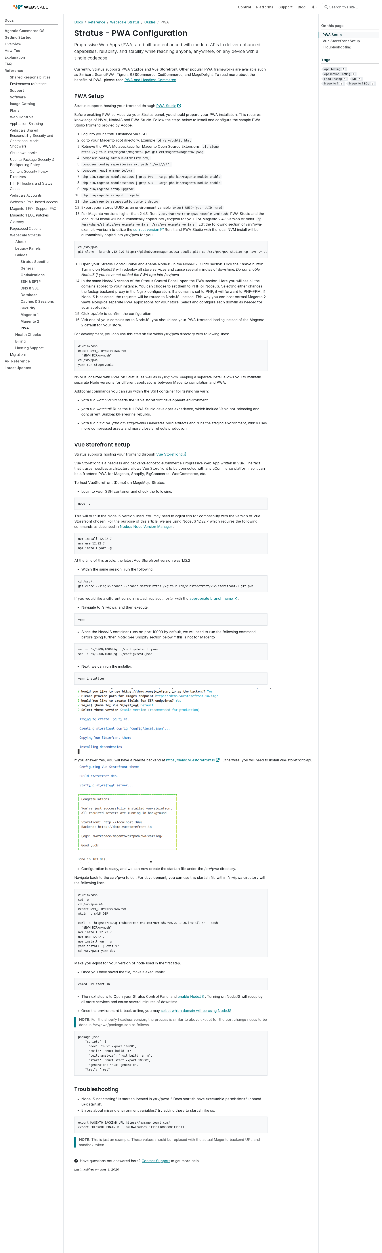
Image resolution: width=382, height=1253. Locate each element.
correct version (146, 229)
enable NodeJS (191, 996)
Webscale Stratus (124, 22)
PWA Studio (166, 105)
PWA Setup (332, 35)
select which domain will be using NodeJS (196, 1010)
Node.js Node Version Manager (146, 526)
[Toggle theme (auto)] (314, 7)
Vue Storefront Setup (341, 41)
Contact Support (156, 1161)
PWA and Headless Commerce (150, 80)
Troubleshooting (337, 47)
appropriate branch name (211, 598)
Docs (78, 22)
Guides (150, 22)
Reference (96, 22)
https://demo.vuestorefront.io (190, 760)
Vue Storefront (169, 454)
